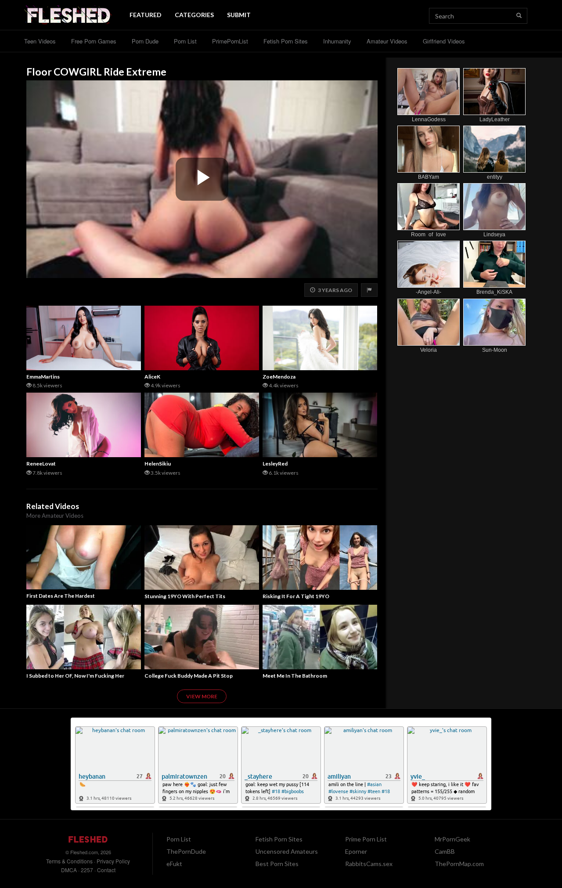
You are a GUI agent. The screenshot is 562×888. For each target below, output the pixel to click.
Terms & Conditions (69, 861)
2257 (87, 870)
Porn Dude (145, 41)
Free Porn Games (93, 41)
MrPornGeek (452, 839)
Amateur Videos (387, 41)
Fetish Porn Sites (285, 41)
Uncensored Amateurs (287, 851)
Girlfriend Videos (444, 41)
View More (201, 696)
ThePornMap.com (459, 863)
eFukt (174, 863)
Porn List (185, 41)
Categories (194, 14)
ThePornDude (186, 851)
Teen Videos (40, 41)
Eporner (356, 851)
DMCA (69, 870)
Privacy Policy (113, 861)
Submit (239, 14)
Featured (146, 14)
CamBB (445, 851)
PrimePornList (230, 41)
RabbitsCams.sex (369, 863)
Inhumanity (337, 41)
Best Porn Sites (277, 863)
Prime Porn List (366, 839)
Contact (106, 870)
